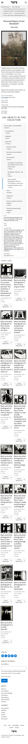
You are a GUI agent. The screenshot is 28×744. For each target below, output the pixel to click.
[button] (25, 2)
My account (4, 719)
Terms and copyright (6, 693)
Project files (8, 13)
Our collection (5, 691)
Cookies (11, 727)
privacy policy (7, 676)
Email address (5, 664)
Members (3, 710)
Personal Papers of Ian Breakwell (14, 11)
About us (3, 689)
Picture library (5, 697)
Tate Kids (3, 701)
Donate (3, 714)
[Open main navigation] (5, 2)
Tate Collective (5, 708)
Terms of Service (13, 673)
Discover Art (5, 7)
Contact (17, 727)
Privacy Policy (4, 673)
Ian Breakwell (4, 97)
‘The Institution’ (19, 13)
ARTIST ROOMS (5, 699)
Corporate (4, 717)
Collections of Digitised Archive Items (16, 9)
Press (5, 725)
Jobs (9, 725)
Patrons (3, 712)
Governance (4, 695)
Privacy (22, 725)
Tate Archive (16, 7)
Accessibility (15, 725)
